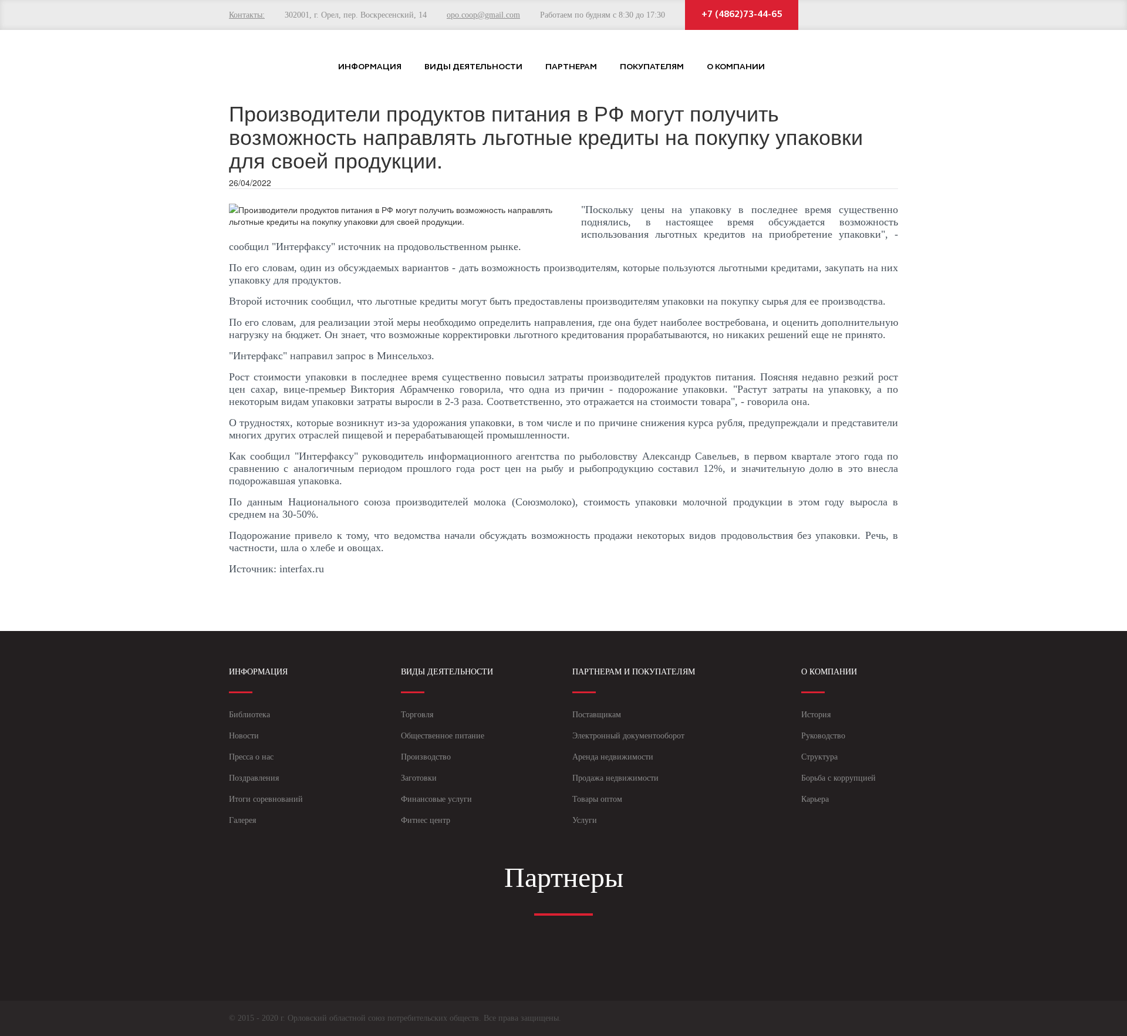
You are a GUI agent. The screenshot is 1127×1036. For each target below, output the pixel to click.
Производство (426, 756)
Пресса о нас (251, 756)
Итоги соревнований (266, 799)
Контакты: (247, 15)
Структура (819, 756)
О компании (736, 67)
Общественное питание (442, 735)
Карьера (815, 799)
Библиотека (249, 714)
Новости (244, 735)
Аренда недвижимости (612, 756)
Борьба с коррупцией (838, 778)
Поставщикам (596, 714)
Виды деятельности (473, 67)
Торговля (417, 714)
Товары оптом (597, 799)
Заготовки (419, 778)
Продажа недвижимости (615, 778)
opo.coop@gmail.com (483, 15)
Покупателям (652, 67)
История (816, 714)
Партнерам (571, 67)
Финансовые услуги (436, 799)
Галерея (242, 820)
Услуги (584, 820)
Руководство (823, 735)
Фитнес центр (425, 820)
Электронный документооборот (628, 735)
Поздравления (254, 778)
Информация (369, 67)
